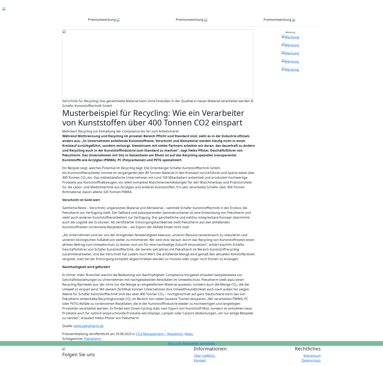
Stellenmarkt (323, 5)
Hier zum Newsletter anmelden (191, 343)
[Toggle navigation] (8, 8)
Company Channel (247, 5)
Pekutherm (92, 338)
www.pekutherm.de (89, 326)
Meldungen (301, 5)
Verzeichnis (221, 5)
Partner (341, 5)
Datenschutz (311, 360)
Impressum (312, 355)
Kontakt (371, 5)
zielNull (355, 5)
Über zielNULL (204, 355)
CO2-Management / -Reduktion (159, 334)
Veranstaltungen (276, 5)
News (189, 334)
